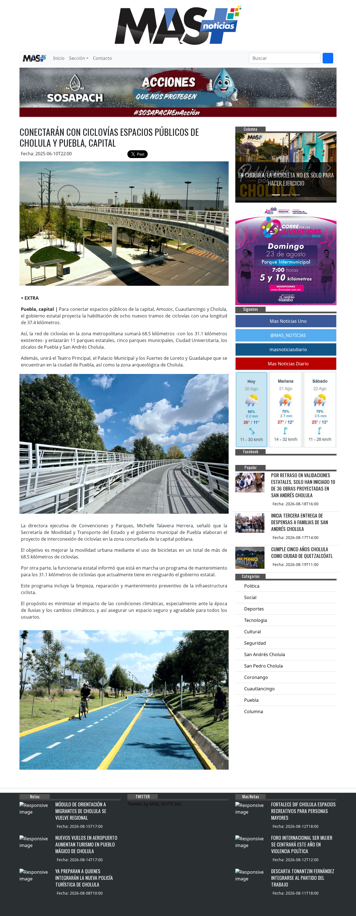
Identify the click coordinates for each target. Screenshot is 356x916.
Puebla (251, 700)
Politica (251, 586)
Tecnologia (255, 620)
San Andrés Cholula (264, 654)
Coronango (256, 677)
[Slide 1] (276, 195)
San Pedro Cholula (263, 666)
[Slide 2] (286, 195)
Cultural (252, 632)
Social (250, 597)
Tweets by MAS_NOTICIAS (154, 804)
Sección (77, 58)
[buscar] (328, 58)
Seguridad (255, 643)
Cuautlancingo (259, 689)
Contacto (102, 58)
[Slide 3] (296, 195)
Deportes (254, 609)
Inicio (59, 58)
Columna (253, 711)
